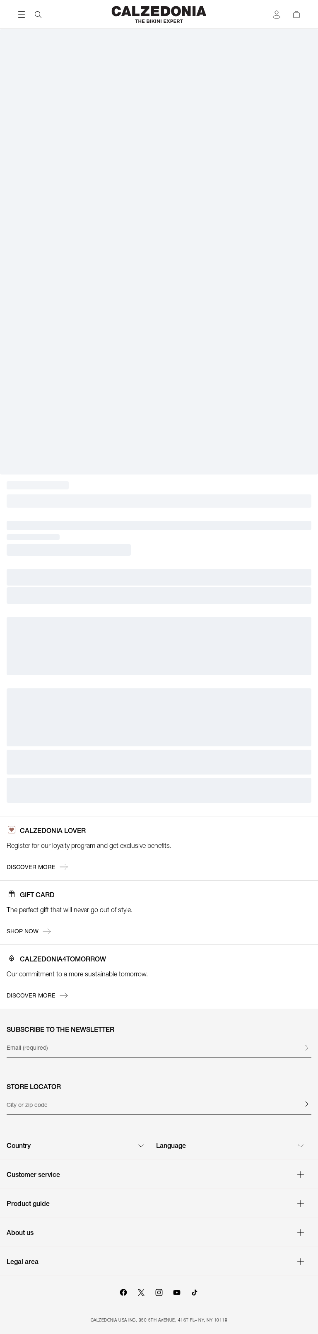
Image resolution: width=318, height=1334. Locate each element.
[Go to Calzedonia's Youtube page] (177, 1291)
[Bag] (296, 14)
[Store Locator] (306, 1104)
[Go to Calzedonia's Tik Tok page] (194, 1291)
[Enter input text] (306, 1048)
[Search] (38, 14)
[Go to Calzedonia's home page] (158, 14)
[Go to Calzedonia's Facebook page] (123, 1291)
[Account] (277, 14)
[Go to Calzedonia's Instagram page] (159, 1291)
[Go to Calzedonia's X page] (141, 1291)
